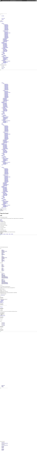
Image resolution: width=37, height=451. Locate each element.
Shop (2, 264)
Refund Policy (3, 275)
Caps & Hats (3, 252)
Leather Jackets (6, 28)
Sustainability (3, 385)
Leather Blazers (6, 27)
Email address (1, 312)
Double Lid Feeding (5, 117)
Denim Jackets (6, 25)
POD (2, 63)
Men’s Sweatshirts (5, 45)
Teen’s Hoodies (5, 46)
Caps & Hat (3, 113)
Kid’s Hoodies (4, 43)
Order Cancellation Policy (5, 276)
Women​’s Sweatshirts (5, 47)
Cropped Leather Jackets (7, 92)
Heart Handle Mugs (5, 62)
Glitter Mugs (4, 61)
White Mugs (4, 122)
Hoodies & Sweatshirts (4, 102)
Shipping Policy (3, 281)
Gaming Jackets (5, 99)
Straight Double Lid (5, 118)
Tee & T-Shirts (3, 48)
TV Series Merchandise (6, 40)
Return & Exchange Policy (5, 277)
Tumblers (3, 56)
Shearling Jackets (7, 29)
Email (1, 232)
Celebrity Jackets (5, 100)
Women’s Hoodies (5, 106)
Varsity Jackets (6, 30)
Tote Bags (4, 55)
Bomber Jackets (6, 31)
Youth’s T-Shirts (5, 51)
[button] (0, 220)
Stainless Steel (4, 58)
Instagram (3, 446)
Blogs (2, 265)
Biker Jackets (6, 24)
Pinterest (3, 447)
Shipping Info (1, 302)
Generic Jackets (5, 101)
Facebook (3, 449)
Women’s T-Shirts (5, 50)
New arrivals (3, 322)
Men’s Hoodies (5, 104)
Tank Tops (3, 111)
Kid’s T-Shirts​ (4, 108)
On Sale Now (3, 323)
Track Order (3, 273)
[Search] (0, 306)
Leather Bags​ (4, 115)
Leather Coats (6, 35)
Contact (3, 270)
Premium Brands (5, 38)
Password (1, 313)
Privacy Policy (3, 274)
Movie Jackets (4, 39)
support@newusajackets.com (10, 0)
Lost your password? (2, 315)
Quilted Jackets (6, 36)
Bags (2, 54)
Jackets (2, 23)
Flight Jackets (6, 93)
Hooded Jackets (6, 26)
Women (4, 53)
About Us (3, 268)
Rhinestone (3, 42)
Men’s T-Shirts (5, 49)
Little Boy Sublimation (5, 57)
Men (3, 52)
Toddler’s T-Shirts (5, 109)
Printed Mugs (3, 60)
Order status (3, 442)
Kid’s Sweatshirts (5, 44)
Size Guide (3, 266)
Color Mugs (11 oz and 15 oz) (6, 120)
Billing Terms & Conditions (5, 283)
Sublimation (4, 59)
